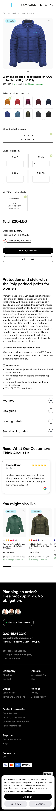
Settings (16, 803)
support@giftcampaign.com (18, 637)
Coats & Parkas (27, 13)
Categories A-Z (38, 674)
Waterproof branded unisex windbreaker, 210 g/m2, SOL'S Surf (14, 546)
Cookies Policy (38, 696)
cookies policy (30, 791)
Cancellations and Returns (16, 721)
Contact (7, 679)
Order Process (10, 713)
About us (7, 674)
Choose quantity (11, 150)
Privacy (34, 692)
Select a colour (16, 93)
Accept (27, 796)
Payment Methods (12, 725)
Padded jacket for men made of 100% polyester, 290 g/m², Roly (40, 546)
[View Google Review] (45, 488)
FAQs (5, 743)
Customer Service (12, 739)
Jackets (15, 13)
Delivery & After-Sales (14, 717)
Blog (33, 679)
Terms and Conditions (14, 696)
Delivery (14, 192)
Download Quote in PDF (19, 240)
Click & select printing (14, 129)
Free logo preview (28, 250)
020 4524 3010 (15, 634)
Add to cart (28, 259)
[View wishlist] (51, 5)
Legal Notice (9, 692)
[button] (28, 71)
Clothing (6, 13)
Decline (40, 803)
